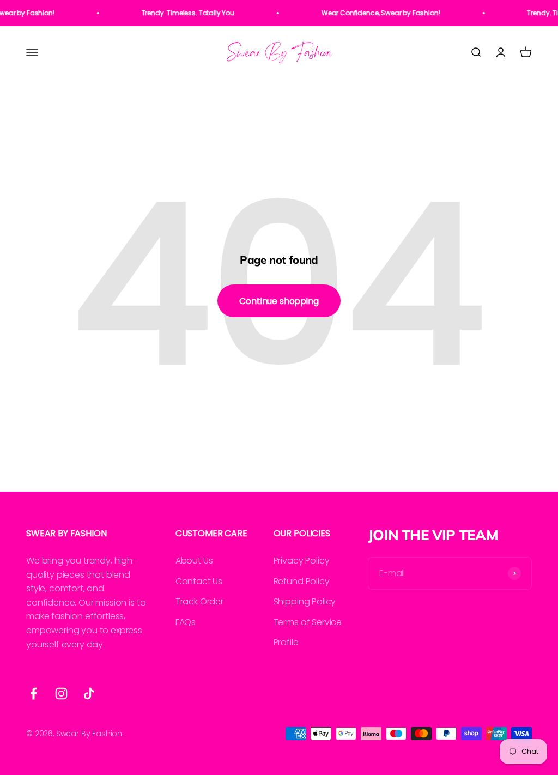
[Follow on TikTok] (89, 693)
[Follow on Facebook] (33, 693)
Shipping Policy (305, 601)
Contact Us (198, 581)
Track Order (199, 601)
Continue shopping (278, 301)
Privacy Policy (302, 560)
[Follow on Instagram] (61, 693)
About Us (194, 560)
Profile (286, 642)
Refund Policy (302, 581)
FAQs (185, 622)
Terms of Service (308, 622)
